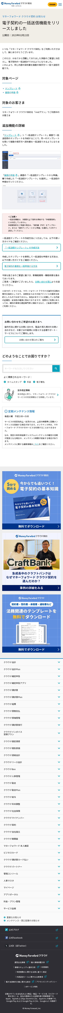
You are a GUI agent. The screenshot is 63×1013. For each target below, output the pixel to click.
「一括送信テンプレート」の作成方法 (21, 247)
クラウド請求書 (11, 690)
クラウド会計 (10, 662)
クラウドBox (10, 769)
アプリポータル (11, 894)
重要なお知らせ (14, 917)
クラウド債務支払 (12, 711)
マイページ (9, 887)
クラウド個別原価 (12, 748)
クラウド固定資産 (12, 741)
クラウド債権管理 (12, 717)
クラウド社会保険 (12, 810)
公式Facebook (15, 937)
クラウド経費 (10, 704)
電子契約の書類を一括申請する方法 (20, 266)
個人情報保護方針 (38, 962)
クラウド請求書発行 (13, 724)
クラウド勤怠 (10, 782)
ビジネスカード (11, 852)
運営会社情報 (20, 962)
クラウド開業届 (11, 838)
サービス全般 (10, 908)
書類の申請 (10, 92)
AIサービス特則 (31, 986)
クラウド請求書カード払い (16, 859)
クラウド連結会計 (12, 755)
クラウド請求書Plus (13, 697)
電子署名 (40, 381)
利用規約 (44, 967)
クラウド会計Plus (12, 669)
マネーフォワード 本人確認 (16, 845)
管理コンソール (11, 873)
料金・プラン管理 (12, 901)
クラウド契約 (10, 824)
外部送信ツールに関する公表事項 (30, 977)
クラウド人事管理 (12, 776)
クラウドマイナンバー (14, 817)
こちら (36, 444)
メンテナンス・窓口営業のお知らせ (23, 920)
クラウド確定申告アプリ (15, 683)
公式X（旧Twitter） (18, 945)
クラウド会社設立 (12, 831)
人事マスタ (9, 880)
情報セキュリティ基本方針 (25, 967)
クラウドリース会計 (13, 762)
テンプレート (11, 88)
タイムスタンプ (14, 381)
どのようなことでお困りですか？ (26, 356)
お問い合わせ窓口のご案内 (31, 339)
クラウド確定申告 (12, 676)
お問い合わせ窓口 (43, 281)
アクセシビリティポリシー (46, 982)
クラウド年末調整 (12, 803)
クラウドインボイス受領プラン (13, 733)
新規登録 (52, 4)
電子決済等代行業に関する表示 (18, 982)
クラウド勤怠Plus (12, 789)
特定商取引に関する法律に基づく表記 (31, 972)
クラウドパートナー (13, 866)
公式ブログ (14, 929)
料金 (29, 381)
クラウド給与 (10, 796)
